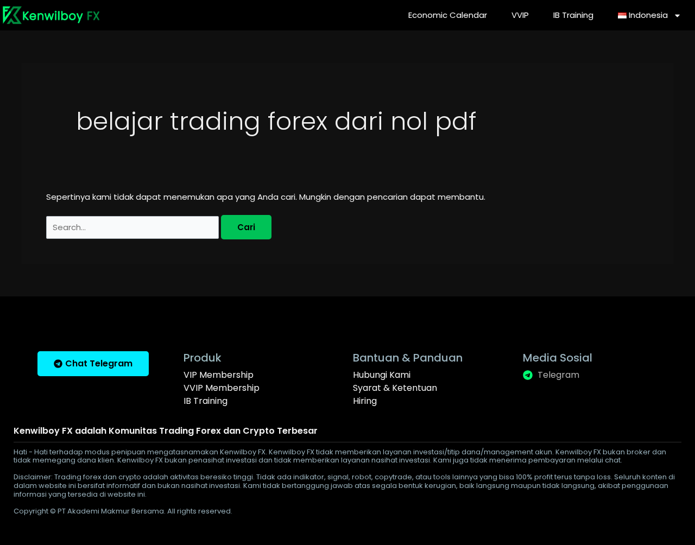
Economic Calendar (447, 15)
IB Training (573, 15)
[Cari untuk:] (133, 227)
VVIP (520, 15)
